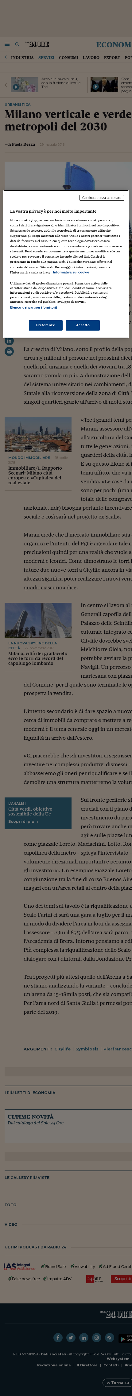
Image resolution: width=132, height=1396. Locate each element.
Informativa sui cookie (71, 272)
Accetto (83, 325)
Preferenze (45, 325)
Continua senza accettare (102, 198)
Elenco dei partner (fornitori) (33, 307)
